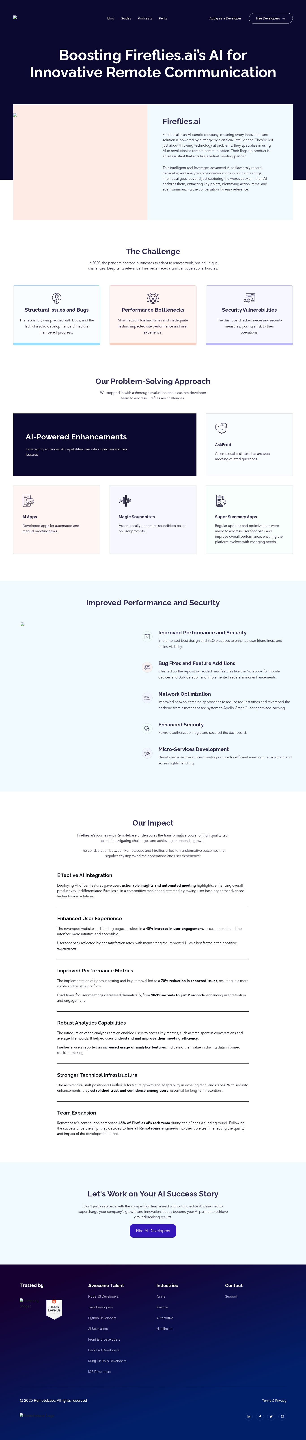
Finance (162, 1307)
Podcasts (145, 18)
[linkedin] (249, 1417)
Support (231, 1297)
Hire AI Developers (153, 1230)
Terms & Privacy (274, 1401)
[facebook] (260, 1417)
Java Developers (100, 1307)
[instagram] (282, 1417)
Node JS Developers (103, 1297)
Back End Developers (104, 1350)
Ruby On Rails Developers (107, 1361)
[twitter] (271, 1417)
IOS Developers (99, 1372)
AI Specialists (98, 1329)
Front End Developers (104, 1339)
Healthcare (164, 1329)
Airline (161, 1297)
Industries (167, 1285)
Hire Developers (268, 18)
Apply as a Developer (225, 18)
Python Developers (102, 1318)
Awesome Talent (106, 1285)
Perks (163, 18)
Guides (126, 18)
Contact (234, 1285)
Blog (110, 18)
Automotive (165, 1318)
